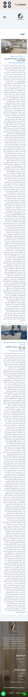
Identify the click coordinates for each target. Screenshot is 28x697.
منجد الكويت (12, 56)
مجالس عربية (22, 344)
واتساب (7, 692)
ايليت (14, 692)
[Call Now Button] (24, 694)
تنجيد (24, 56)
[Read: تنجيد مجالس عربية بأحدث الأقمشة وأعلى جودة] (14, 332)
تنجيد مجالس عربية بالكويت (8, 342)
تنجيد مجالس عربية (19, 342)
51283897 (22, 5)
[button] (3, 693)
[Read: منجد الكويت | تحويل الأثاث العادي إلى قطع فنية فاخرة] (14, 46)
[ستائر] (21, 17)
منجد (17, 56)
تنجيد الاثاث (20, 56)
